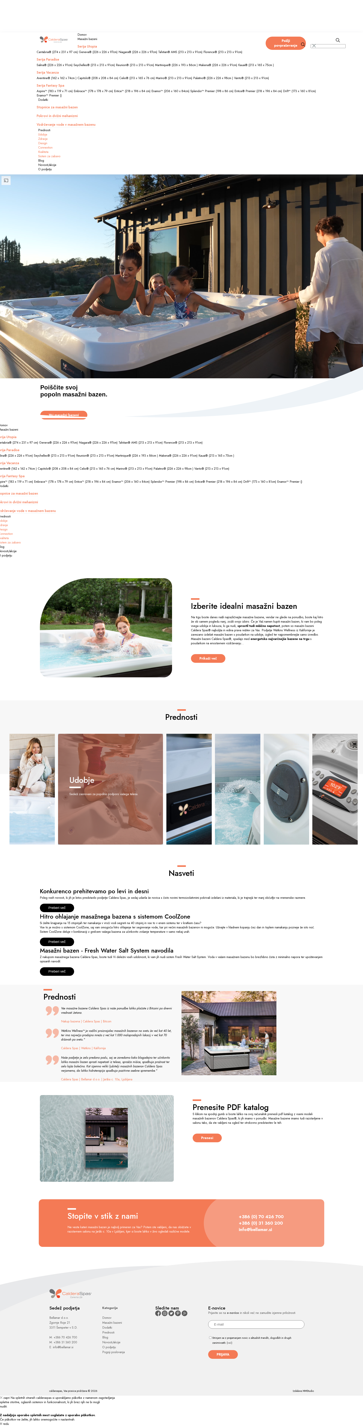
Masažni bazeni (87, 39)
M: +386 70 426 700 (63, 1337)
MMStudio (308, 1391)
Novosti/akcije (47, 165)
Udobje (42, 134)
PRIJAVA (223, 1354)
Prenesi (207, 1137)
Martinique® (176, 65)
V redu (4, 1424)
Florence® (222, 52)
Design (42, 143)
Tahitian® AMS (180, 52)
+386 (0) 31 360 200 (261, 1223)
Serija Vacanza (48, 72)
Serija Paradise (48, 59)
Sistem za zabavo (49, 156)
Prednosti (44, 130)
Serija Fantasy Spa (50, 85)
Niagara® (138, 52)
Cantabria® (57, 52)
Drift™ (299, 91)
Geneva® (98, 52)
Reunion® (135, 65)
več (229, 1343)
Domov (82, 34)
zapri (6, 1398)
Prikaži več (208, 658)
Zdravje (43, 139)
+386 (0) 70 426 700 (261, 1216)
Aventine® (57, 78)
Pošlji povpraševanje (285, 43)
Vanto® (251, 78)
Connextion (45, 147)
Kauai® (256, 65)
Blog (41, 160)
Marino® (174, 78)
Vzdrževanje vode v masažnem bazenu (66, 124)
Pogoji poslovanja (113, 1352)
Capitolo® (98, 78)
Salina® (55, 65)
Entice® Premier (258, 91)
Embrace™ (93, 91)
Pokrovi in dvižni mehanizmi (57, 115)
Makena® (218, 65)
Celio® (137, 78)
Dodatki (43, 100)
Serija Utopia (87, 46)
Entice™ (132, 91)
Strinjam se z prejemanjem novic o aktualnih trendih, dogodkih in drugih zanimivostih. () (251, 1340)
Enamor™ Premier (49, 95)
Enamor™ (170, 91)
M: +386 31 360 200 (63, 1342)
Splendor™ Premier (211, 91)
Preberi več (57, 908)
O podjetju (45, 169)
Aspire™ (55, 91)
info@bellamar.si (255, 1229)
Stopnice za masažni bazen (57, 107)
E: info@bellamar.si (61, 1347)
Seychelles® (94, 65)
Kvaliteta (43, 152)
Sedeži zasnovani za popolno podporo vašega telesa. (103, 785)
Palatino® (213, 78)
